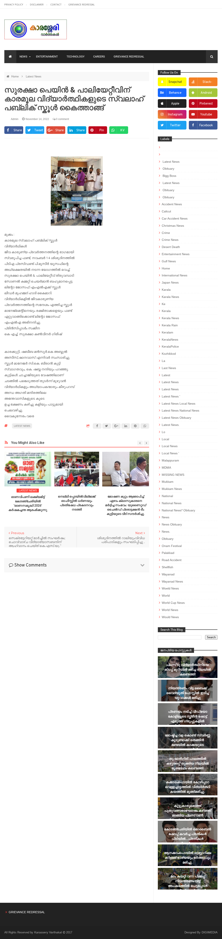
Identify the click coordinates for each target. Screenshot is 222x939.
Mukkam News (172, 489)
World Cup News (173, 602)
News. (166, 531)
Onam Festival (172, 546)
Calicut (166, 211)
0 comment (62, 119)
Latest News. (171, 425)
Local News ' (170, 453)
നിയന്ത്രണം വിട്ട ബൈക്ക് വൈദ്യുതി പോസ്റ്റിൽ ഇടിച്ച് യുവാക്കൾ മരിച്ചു (187, 692)
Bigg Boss (169, 175)
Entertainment (47, 56)
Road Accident (171, 560)
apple (175, 103)
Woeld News (170, 588)
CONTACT (56, 4)
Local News (170, 446)
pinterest (206, 103)
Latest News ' (171, 396)
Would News (170, 617)
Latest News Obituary (176, 417)
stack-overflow (204, 83)
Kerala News (170, 318)
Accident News (172, 204)
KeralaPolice (170, 346)
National (167, 496)
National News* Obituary (178, 510)
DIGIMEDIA (209, 932)
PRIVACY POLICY (14, 4)
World (166, 595)
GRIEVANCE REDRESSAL (81, 4)
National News (171, 503)
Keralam (167, 332)
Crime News (170, 239)
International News (174, 275)
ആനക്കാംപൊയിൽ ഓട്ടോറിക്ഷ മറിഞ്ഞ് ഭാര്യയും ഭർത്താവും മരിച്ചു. (187, 857)
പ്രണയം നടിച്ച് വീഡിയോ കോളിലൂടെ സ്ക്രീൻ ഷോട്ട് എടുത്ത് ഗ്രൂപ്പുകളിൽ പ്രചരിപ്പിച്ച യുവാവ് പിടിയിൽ (187, 719)
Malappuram (170, 460)
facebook (206, 125)
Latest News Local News (178, 403)
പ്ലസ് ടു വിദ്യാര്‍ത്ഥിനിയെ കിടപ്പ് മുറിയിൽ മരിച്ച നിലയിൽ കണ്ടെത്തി (187, 669)
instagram (175, 114)
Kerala (166, 311)
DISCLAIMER (37, 4)
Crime (166, 233)
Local (165, 439)
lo (163, 432)
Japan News (170, 282)
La (163, 361)
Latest (166, 375)
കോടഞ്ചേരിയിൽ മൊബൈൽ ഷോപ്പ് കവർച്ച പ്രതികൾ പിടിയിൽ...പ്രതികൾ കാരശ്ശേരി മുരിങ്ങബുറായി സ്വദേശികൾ (187, 838)
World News (170, 610)
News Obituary (172, 524)
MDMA (166, 467)
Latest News (33, 76)
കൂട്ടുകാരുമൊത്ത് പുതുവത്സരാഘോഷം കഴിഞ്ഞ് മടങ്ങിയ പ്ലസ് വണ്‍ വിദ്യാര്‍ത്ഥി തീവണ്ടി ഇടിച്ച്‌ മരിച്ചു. (187, 815)
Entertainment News (175, 254)
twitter (175, 125)
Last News (169, 368)
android (206, 93)
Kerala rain (170, 325)
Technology (76, 56)
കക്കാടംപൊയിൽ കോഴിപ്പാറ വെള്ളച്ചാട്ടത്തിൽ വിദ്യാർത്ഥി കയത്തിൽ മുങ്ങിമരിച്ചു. (187, 786)
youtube (206, 114)
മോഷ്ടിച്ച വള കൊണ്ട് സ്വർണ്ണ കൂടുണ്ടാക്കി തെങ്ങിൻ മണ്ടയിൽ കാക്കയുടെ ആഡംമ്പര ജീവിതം (187, 742)
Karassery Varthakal (48, 932)
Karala (166, 289)
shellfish (167, 567)
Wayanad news (172, 581)
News (23, 56)
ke (163, 304)
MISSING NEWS (173, 474)
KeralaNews (170, 339)
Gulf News (169, 261)
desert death (171, 247)
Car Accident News (175, 218)
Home (15, 76)
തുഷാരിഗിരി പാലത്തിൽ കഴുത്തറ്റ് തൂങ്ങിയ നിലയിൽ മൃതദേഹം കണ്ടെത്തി (187, 763)
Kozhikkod (169, 353)
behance (175, 93)
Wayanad (168, 574)
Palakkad (168, 553)
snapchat (175, 82)
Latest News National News (180, 410)
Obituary (168, 168)
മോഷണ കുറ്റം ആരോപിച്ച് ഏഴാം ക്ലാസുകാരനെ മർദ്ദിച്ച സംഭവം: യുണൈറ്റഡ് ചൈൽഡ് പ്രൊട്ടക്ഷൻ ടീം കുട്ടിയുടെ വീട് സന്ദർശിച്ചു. (125, 505)
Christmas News (173, 225)
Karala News (170, 297)
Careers (99, 56)
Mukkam (167, 481)
